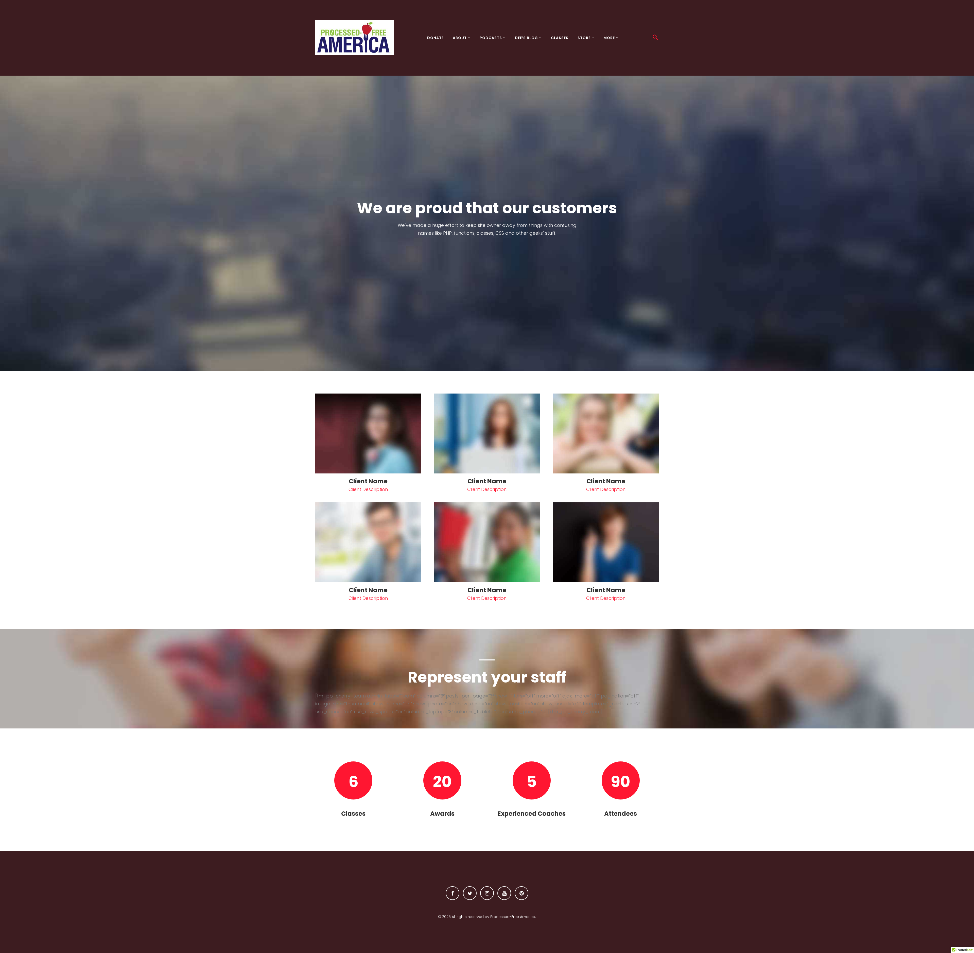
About (460, 37)
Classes (559, 37)
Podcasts (491, 37)
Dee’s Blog (526, 37)
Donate (435, 37)
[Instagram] (487, 893)
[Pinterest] (521, 893)
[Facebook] (452, 893)
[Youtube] (504, 893)
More (609, 37)
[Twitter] (470, 893)
